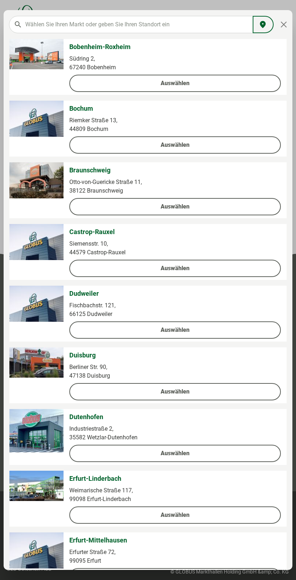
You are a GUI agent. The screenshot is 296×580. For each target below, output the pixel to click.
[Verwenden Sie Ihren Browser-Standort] (263, 24)
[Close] (283, 24)
